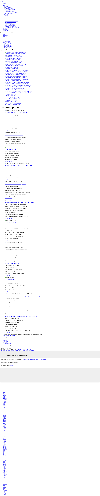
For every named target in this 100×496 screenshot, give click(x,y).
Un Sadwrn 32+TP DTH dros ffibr (11, 21)
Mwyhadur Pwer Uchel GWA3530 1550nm (13, 98)
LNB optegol (2, 350)
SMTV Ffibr (8, 350)
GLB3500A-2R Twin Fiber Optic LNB (14, 135)
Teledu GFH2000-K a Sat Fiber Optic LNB (15, 184)
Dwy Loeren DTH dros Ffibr (10, 22)
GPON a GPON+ (8, 10)
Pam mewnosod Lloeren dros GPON (12, 27)
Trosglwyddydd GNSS (14, 350)
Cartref (4, 5)
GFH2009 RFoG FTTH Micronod (11, 68)
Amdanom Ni (5, 14)
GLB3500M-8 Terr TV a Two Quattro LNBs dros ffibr (15, 74)
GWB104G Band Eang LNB (10, 101)
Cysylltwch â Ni (6, 30)
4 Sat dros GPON (8, 23)
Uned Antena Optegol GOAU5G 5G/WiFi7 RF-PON (15, 53)
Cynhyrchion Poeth (21, 349)
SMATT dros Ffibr (8, 7)
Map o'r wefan (28, 349)
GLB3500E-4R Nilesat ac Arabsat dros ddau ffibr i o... (15, 80)
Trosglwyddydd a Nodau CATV (11, 12)
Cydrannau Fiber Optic (9, 11)
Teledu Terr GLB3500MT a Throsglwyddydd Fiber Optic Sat (16, 83)
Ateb (4, 18)
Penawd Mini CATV (9, 13)
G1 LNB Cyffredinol (10, 279)
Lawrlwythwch (5, 29)
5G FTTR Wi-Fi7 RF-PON (10, 24)
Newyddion (5, 28)
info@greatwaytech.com (9, 335)
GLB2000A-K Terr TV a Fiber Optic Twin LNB (14, 89)
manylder (10, 130)
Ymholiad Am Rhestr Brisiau (5, 348)
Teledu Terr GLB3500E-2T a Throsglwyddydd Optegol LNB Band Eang (22, 296)
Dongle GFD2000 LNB (10, 149)
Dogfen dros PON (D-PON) (10, 26)
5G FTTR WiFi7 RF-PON (10, 9)
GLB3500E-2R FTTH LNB (10, 95)
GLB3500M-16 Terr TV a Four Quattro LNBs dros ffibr (15, 77)
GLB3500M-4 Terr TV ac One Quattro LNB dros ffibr (15, 65)
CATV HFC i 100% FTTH (10, 25)
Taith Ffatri (7, 15)
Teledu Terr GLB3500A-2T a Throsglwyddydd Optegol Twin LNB (17, 86)
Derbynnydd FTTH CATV (29, 350)
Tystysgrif (7, 16)
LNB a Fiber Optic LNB (9, 8)
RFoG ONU (21, 350)
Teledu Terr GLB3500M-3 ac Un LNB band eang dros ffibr (16, 71)
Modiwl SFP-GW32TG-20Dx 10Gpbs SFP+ (13, 56)
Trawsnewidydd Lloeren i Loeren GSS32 (12, 59)
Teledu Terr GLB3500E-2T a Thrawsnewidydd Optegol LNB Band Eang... (19, 92)
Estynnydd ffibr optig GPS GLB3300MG (12, 104)
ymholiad (7, 130)
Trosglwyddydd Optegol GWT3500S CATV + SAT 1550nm (19, 202)
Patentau (6, 17)
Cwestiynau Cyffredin (7, 343)
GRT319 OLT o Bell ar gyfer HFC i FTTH (13, 62)
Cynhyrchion (5, 6)
